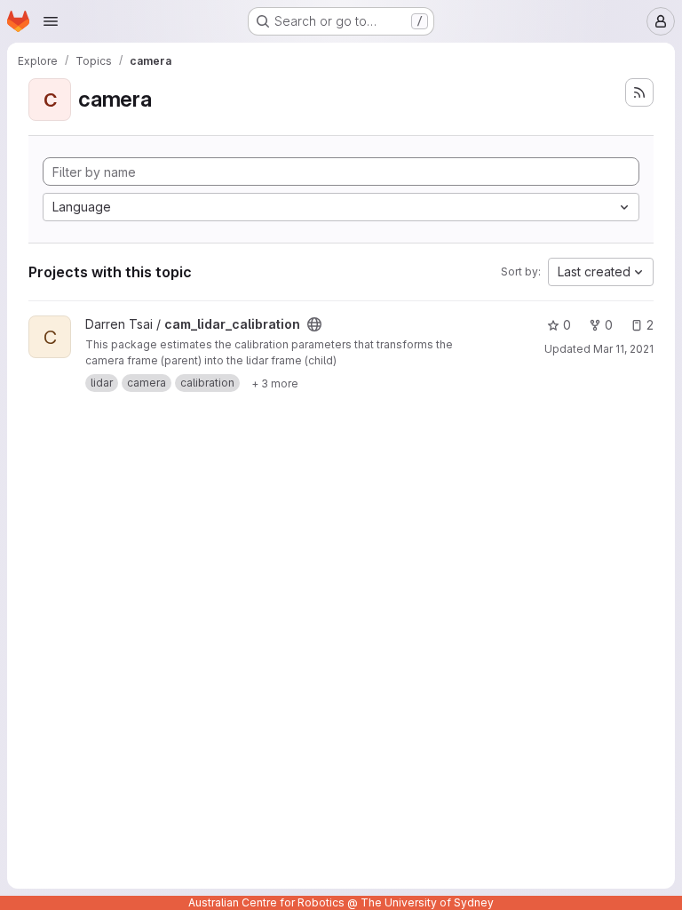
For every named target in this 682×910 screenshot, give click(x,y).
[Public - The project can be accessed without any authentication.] (314, 324)
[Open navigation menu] (50, 21)
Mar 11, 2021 (623, 348)
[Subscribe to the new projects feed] (639, 92)
